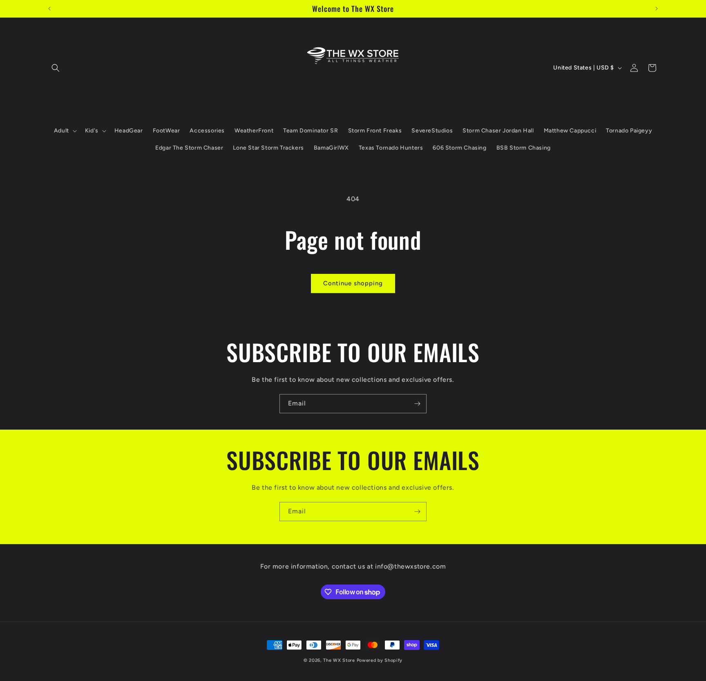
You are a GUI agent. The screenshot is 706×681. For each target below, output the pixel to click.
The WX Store (339, 660)
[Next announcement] (657, 8)
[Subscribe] (417, 403)
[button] (56, 68)
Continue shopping (353, 283)
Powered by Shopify (380, 660)
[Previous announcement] (49, 8)
